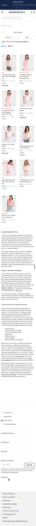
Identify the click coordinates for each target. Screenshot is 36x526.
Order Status (8, 416)
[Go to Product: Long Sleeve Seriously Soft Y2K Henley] (27, 153)
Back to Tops (7, 26)
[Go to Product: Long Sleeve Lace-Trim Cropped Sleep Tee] (27, 187)
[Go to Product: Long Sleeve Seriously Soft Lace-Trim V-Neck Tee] (9, 84)
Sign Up (29, 465)
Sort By (8, 37)
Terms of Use (7, 500)
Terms (6, 472)
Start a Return (7, 420)
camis (3, 287)
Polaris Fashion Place (20, 41)
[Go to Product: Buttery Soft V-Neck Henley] (27, 116)
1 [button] (16, 7)
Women (29, 5)
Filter (27, 37)
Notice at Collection (9, 494)
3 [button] (20, 7)
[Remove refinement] (12, 46)
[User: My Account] (31, 12)
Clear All (3, 46)
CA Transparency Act (9, 514)
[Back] (2, 32)
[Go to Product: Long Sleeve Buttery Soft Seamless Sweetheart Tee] (27, 84)
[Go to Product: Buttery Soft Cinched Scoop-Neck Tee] (9, 222)
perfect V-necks (6, 289)
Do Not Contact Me (9, 497)
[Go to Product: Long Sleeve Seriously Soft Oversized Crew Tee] (9, 189)
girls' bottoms (19, 356)
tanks (10, 287)
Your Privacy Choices (9, 511)
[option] (9, 63)
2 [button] (18, 7)
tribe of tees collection (8, 374)
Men (32, 5)
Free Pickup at (16, 41)
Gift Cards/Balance (10, 424)
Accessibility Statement (10, 504)
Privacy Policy (14, 472)
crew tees (19, 290)
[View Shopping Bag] (34, 12)
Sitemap (5, 518)
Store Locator (8, 413)
